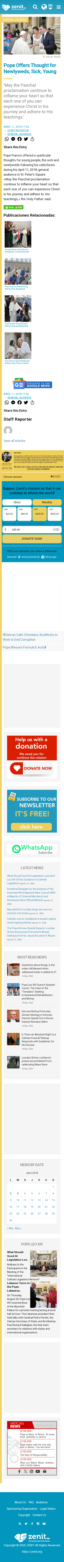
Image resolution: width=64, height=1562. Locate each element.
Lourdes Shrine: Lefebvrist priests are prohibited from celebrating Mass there (37, 1061)
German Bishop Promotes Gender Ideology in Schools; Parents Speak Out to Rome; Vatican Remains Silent (38, 1016)
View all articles (14, 441)
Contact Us (39, 1515)
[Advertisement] (32, 607)
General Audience (15, 19)
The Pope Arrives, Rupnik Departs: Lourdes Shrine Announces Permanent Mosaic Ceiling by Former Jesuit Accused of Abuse (31, 932)
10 (17, 1200)
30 (10, 1220)
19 (32, 1206)
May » (18, 1228)
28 (46, 1213)
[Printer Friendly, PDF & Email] (13, 207)
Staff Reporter (18, 130)
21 (46, 1206)
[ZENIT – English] (18, 7)
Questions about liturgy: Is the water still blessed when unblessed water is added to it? (39, 968)
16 (10, 1206)
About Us (20, 1502)
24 (17, 1213)
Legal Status (47, 1508)
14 (46, 1200)
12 (32, 1200)
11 (24, 1200)
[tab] (19, 1424)
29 (53, 1213)
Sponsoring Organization (22, 1508)
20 (39, 1206)
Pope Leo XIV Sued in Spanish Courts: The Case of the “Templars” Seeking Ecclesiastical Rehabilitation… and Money (38, 991)
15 (53, 1200)
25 (24, 1213)
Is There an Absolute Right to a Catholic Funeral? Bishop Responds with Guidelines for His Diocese (39, 1039)
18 (24, 1206)
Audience (42, 1502)
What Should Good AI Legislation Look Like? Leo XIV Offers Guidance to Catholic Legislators (31, 879)
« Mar (10, 1228)
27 (39, 1213)
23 (10, 1213)
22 (53, 1206)
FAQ (31, 1502)
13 (39, 1200)
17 (17, 1206)
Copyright (24, 1515)
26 (32, 1213)
